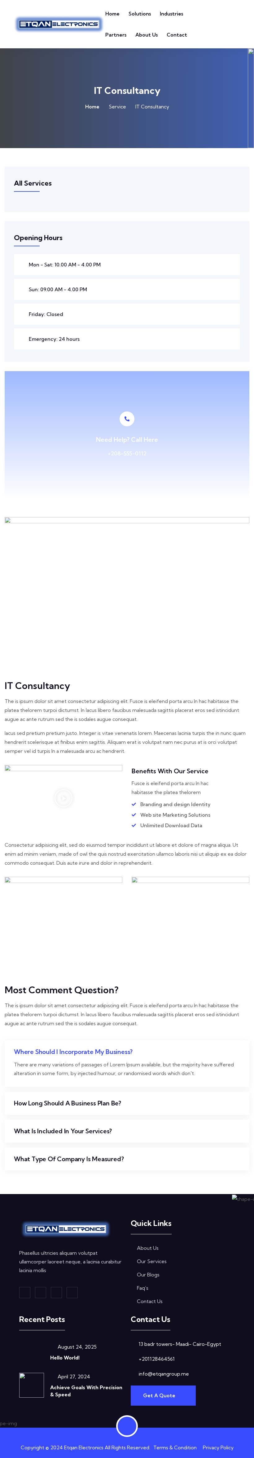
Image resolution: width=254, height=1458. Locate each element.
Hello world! (65, 1358)
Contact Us (150, 1301)
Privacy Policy (218, 1447)
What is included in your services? (63, 1131)
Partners (115, 35)
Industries (171, 14)
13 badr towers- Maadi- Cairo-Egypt (180, 1344)
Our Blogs (148, 1274)
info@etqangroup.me (164, 1374)
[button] (63, 798)
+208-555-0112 (127, 453)
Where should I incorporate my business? (73, 1052)
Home (112, 14)
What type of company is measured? (69, 1159)
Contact (177, 35)
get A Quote (160, 1395)
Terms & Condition (175, 1447)
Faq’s (142, 1288)
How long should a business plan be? (67, 1103)
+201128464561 (157, 1359)
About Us (146, 35)
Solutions (140, 14)
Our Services (152, 1261)
